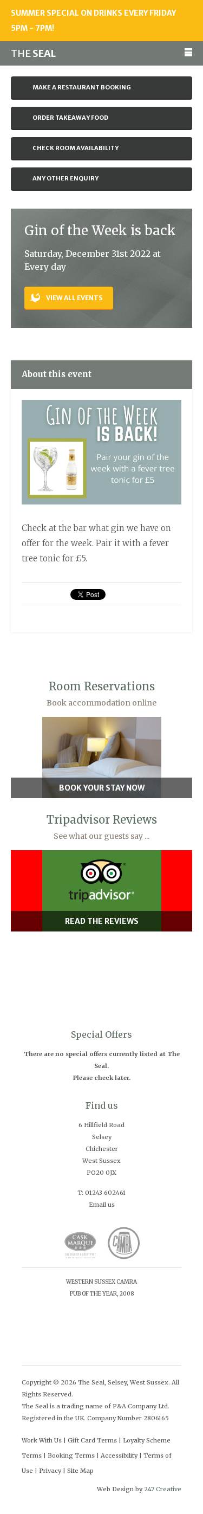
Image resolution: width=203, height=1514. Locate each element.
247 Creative (162, 1489)
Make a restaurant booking (81, 87)
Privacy (50, 1470)
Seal (33, 53)
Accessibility (119, 1455)
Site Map (80, 1470)
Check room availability (75, 148)
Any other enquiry (65, 178)
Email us (102, 1204)
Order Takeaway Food (70, 117)
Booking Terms (71, 1455)
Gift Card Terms (92, 1440)
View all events (74, 298)
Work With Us (42, 1440)
